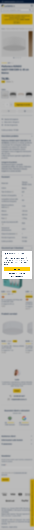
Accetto (17, 269)
